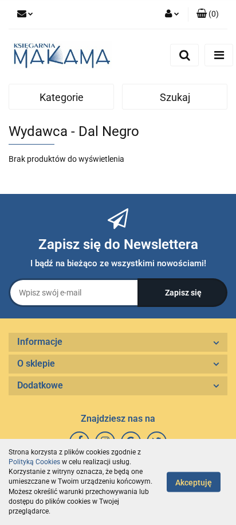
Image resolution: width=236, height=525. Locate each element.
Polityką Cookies (34, 462)
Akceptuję (193, 482)
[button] (207, 14)
